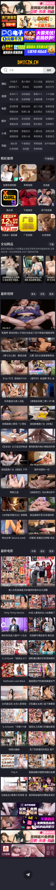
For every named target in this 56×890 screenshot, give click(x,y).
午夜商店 (25, 143)
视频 (3, 96)
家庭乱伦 (25, 131)
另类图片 (50, 123)
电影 (3, 108)
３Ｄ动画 (50, 93)
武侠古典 (50, 131)
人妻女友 (38, 131)
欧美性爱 (50, 106)
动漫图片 (50, 118)
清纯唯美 (25, 123)
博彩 (3, 84)
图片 (3, 121)
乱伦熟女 (38, 111)
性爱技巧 (50, 136)
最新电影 (7, 551)
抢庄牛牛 (50, 86)
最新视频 (7, 294)
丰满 (33, 551)
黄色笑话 (38, 136)
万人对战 (38, 81)
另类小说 (25, 136)
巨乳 (42, 293)
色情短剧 (38, 148)
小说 (3, 133)
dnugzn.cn (28, 62)
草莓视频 (38, 143)
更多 (51, 293)
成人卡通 (38, 106)
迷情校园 (13, 136)
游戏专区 (50, 81)
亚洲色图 (25, 118)
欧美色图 (38, 118)
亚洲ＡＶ (13, 93)
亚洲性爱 (13, 106)
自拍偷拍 (25, 93)
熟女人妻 (13, 99)
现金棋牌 (38, 86)
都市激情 (13, 131)
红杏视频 (13, 148)
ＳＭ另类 (50, 99)
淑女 (42, 551)
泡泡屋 (26, 148)
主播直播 (38, 99)
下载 (51, 244)
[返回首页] (52, 884)
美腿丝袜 (13, 123)
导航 (3, 145)
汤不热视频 (49, 143)
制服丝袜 (13, 111)
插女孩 (14, 143)
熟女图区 (38, 123)
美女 (33, 293)
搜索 (49, 70)
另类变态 (50, 111)
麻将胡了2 (14, 86)
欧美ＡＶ (38, 93)
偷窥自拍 (13, 118)
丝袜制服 (25, 99)
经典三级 (25, 111)
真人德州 (25, 81)
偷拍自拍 (25, 106)
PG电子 (13, 81)
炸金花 (26, 86)
